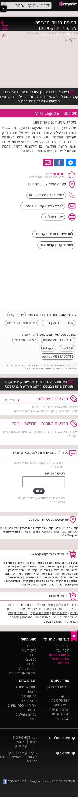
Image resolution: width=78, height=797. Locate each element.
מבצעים (42, 22)
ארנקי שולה (71, 584)
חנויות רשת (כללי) (67, 605)
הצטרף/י (5, 31)
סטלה (63, 577)
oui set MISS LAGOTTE (57, 356)
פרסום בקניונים (59, 654)
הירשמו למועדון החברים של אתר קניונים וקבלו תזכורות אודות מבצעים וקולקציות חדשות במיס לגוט (39, 384)
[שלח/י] (39, 491)
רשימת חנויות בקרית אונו (22, 323)
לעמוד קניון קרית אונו (56, 245)
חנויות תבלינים (69, 617)
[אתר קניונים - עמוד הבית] (74, 641)
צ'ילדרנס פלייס (33, 577)
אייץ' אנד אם (50, 577)
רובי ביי (53, 584)
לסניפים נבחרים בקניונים (53, 233)
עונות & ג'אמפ (70, 573)
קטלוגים (46, 28)
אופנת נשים (16, 315)
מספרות (14, 617)
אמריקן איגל (24, 573)
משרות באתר (60, 718)
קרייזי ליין (32, 570)
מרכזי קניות (29, 650)
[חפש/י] (5, 5)
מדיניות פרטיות (59, 714)
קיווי (36, 573)
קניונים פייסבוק (16, 781)
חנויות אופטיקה (39, 613)
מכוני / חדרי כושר (46, 617)
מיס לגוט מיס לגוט (25, 340)
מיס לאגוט (67, 348)
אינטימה (73, 577)
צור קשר (63, 695)
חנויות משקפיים (17, 613)
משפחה (42, 34)
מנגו (57, 573)
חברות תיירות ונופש (66, 621)
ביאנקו (39, 581)
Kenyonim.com (40, 781)
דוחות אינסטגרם (26, 687)
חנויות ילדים (59, 609)
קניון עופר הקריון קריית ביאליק (36, 528)
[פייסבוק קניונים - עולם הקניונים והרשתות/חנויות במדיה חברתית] (2, 23)
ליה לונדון (45, 570)
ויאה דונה (10, 573)
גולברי (20, 563)
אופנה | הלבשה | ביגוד (58, 323)
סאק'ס (74, 563)
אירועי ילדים (65, 28)
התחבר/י (5, 39)
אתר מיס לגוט (53, 216)
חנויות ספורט (26, 605)
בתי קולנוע (29, 696)
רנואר (75, 570)
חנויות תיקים (59, 613)
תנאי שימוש (61, 705)
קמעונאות (17, 757)
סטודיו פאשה (13, 581)
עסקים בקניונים (27, 753)
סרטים (32, 691)
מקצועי (70, 39)
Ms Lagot (47, 348)
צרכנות (32, 664)
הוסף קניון (62, 645)
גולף (59, 566)
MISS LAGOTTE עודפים (58, 340)
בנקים (47, 621)
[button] (3, 9)
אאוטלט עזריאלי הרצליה (46, 531)
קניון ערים (72, 528)
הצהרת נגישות (59, 709)
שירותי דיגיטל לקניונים (60, 661)
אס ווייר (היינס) (61, 570)
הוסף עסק (62, 650)
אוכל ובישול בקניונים (23, 673)
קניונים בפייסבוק (58, 687)
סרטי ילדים (29, 700)
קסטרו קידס (62, 581)
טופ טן (40, 563)
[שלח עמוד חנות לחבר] (48, 162)
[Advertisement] (47, 279)
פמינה (49, 581)
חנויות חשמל (45, 605)
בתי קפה (27, 617)
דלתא (11, 566)
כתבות (56, 34)
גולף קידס (28, 581)
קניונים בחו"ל (28, 668)
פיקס (43, 584)
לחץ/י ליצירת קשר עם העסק (43, 205)
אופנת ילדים (41, 609)
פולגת (51, 566)
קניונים (70, 22)
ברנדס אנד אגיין (29, 584)
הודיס (68, 566)
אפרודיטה (46, 573)
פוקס (49, 563)
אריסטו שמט (61, 563)
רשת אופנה (24, 609)
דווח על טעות (60, 700)
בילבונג (31, 563)
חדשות (70, 34)
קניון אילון (21, 746)
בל (60, 584)
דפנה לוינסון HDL (26, 566)
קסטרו (42, 566)
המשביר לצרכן (16, 570)
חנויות (56, 22)
